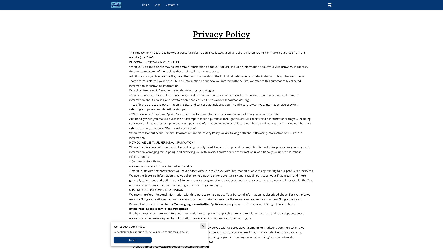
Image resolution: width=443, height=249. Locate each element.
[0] (329, 5)
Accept (133, 240)
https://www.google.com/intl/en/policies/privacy (199, 204)
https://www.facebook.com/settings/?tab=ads (177, 246)
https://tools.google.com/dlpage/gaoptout (158, 209)
